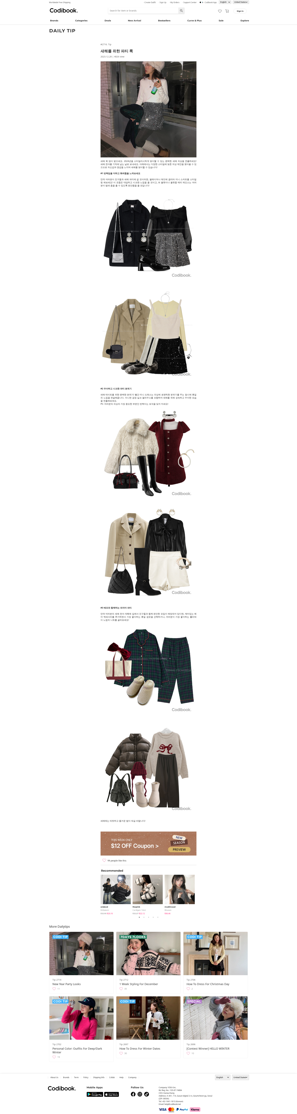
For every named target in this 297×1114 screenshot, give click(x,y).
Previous (98, 894)
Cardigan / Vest (139, 910)
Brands (54, 20)
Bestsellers (164, 20)
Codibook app (211, 2)
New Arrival (134, 20)
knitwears (105, 910)
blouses (168, 910)
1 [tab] (139, 917)
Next (198, 894)
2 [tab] (143, 917)
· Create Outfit (150, 2)
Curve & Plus (194, 20)
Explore (245, 20)
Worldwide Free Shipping (59, 2)
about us (54, 1077)
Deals (108, 20)
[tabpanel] (117, 894)
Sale (221, 20)
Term (76, 1077)
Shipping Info (98, 1077)
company (132, 1077)
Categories (81, 20)
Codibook (64, 10)
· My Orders (174, 2)
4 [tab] (153, 917)
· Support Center (190, 2)
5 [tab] (157, 917)
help (121, 1077)
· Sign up (162, 2)
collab (112, 1077)
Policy (85, 1077)
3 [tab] (148, 917)
